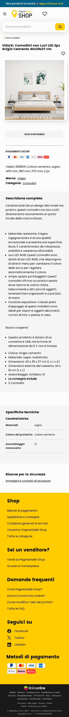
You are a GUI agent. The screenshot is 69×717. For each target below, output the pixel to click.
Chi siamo (22, 703)
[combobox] (34, 26)
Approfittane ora (50, 3)
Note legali (32, 703)
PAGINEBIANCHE (24, 696)
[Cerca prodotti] (60, 26)
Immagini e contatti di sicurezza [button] (28, 481)
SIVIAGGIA (56, 696)
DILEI (48, 696)
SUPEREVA (47, 699)
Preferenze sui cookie (37, 706)
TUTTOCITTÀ (38, 696)
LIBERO (12, 692)
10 (49, 118)
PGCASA (12, 696)
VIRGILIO (21, 692)
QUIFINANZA (22, 699)
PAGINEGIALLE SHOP (50, 692)
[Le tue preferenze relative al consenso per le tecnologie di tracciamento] (62, 710)
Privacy (41, 703)
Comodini (29, 183)
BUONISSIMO (35, 699)
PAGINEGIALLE (33, 692)
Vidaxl (21, 178)
